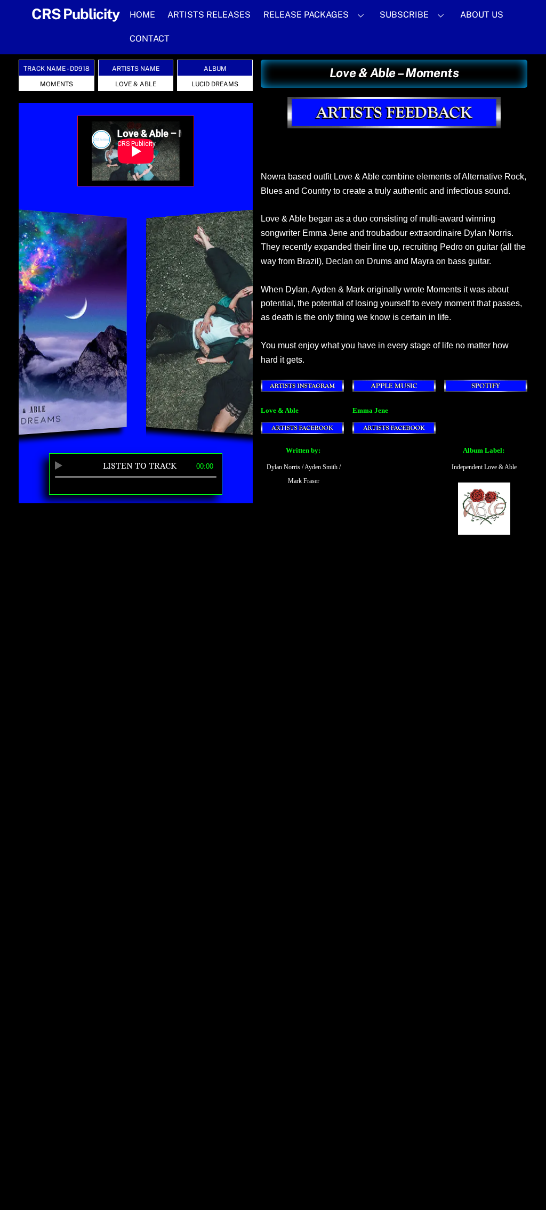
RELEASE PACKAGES (306, 15)
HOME (142, 15)
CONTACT (150, 39)
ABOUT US (481, 15)
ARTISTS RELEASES (209, 15)
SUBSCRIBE (404, 15)
